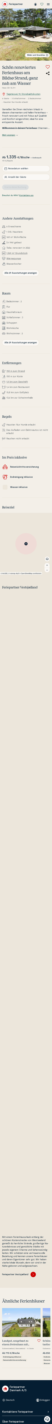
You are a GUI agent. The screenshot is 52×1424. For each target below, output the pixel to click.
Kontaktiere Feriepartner (17, 1412)
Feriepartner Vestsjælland (15, 1274)
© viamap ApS (14, 573)
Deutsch (10, 1400)
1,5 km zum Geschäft (17, 382)
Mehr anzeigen (8, 135)
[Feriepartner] (12, 4)
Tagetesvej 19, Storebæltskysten (23, 94)
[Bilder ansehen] (26, 35)
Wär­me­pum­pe (13, 259)
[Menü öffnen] (48, 4)
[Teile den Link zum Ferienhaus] (48, 73)
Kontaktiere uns (26, 195)
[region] (26, 544)
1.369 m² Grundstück (16, 253)
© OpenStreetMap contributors (30, 573)
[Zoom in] (47, 565)
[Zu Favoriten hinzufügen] (48, 67)
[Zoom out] (47, 570)
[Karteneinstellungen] (47, 559)
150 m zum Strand (15, 371)
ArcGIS (4, 573)
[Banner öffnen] (47, 1419)
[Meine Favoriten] (42, 4)
